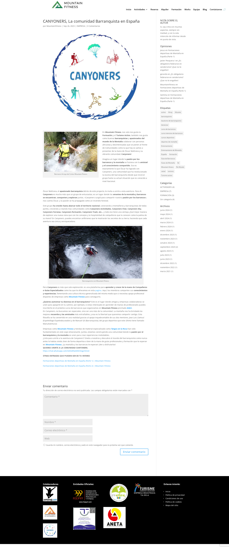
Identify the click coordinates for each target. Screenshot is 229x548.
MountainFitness (54, 26)
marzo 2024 (165, 222)
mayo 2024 (165, 214)
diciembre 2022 (167, 263)
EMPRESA (81, 26)
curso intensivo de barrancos (172, 133)
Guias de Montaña (168, 163)
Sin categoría (166, 199)
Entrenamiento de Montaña (171, 150)
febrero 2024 (166, 226)
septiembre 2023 (167, 247)
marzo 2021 (165, 271)
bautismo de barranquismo (171, 121)
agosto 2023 (165, 251)
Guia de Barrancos (168, 158)
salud (163, 171)
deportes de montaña (169, 142)
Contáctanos (216, 9)
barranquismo (166, 116)
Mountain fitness (167, 167)
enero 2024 (165, 230)
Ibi (178, 163)
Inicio (128, 9)
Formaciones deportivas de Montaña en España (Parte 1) (172, 53)
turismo (171, 171)
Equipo (196, 9)
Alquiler (165, 9)
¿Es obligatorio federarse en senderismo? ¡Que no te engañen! (171, 77)
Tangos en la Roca (119, 329)
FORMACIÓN (165, 195)
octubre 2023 (166, 243)
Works (187, 9)
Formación (176, 9)
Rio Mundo (180, 167)
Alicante (178, 112)
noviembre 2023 (167, 238)
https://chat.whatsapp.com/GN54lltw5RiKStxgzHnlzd (66, 351)
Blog (205, 9)
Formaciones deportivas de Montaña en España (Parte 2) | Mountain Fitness (77, 366)
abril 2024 (164, 218)
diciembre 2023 (167, 234)
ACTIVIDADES (166, 187)
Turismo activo (166, 175)
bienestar (164, 125)
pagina (98, 290)
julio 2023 (164, 255)
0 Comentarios (93, 26)
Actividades (139, 9)
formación (173, 154)
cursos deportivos (167, 137)
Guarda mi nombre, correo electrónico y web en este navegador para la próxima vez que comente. (89, 445)
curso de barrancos (168, 129)
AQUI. (129, 308)
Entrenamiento (166, 146)
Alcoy (170, 112)
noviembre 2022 (167, 267)
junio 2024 (164, 210)
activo (163, 112)
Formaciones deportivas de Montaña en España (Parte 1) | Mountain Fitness (77, 361)
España (164, 154)
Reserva (154, 9)
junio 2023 (164, 259)
